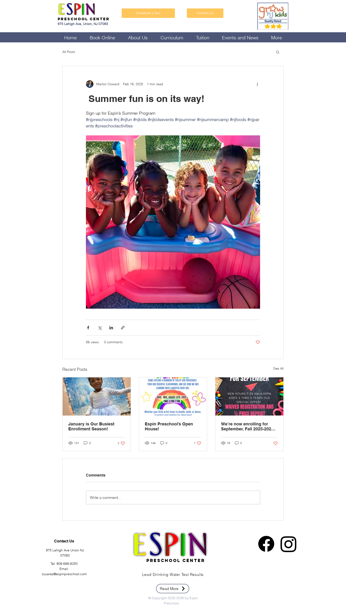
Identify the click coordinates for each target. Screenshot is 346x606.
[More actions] (257, 84)
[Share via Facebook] (88, 327)
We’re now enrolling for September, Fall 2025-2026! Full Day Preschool (248, 426)
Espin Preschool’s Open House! (169, 426)
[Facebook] (266, 543)
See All (278, 368)
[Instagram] (288, 543)
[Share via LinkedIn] (111, 327)
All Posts (68, 52)
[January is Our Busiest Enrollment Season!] (97, 396)
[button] (277, 52)
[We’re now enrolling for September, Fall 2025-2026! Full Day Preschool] (249, 396)
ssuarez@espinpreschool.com (64, 574)
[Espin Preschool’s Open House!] (173, 396)
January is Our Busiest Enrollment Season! (91, 426)
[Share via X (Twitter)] (99, 327)
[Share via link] (123, 327)
